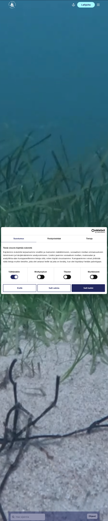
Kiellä (19, 288)
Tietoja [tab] (89, 238)
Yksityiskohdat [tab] (54, 238)
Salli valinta (54, 288)
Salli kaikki (88, 288)
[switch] (41, 278)
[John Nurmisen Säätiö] (12, 4)
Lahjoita (86, 4)
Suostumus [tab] (18, 238)
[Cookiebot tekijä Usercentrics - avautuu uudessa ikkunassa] (93, 231)
